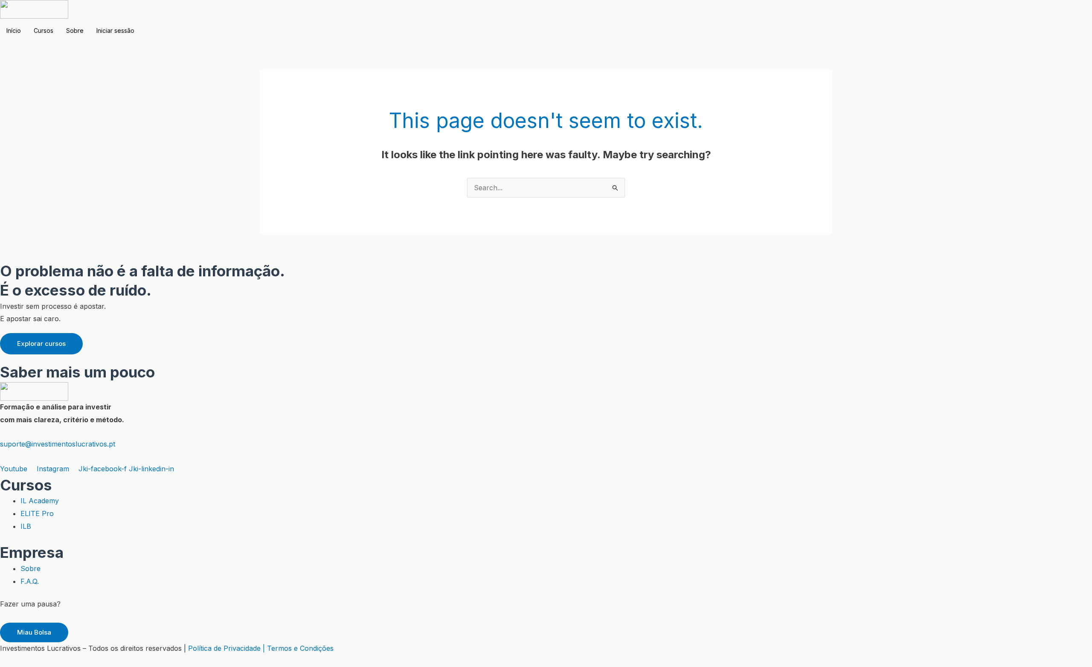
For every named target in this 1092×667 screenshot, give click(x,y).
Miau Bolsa (34, 632)
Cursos (43, 30)
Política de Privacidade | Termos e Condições (261, 648)
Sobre (75, 30)
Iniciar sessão (115, 30)
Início (13, 30)
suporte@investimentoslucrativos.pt (57, 444)
